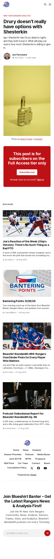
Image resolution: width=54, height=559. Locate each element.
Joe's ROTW (15, 459)
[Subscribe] (47, 533)
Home (16, 450)
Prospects (40, 459)
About (47, 463)
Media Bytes (43, 454)
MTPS (28, 459)
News (26, 450)
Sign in (40, 179)
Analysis (36, 450)
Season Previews (12, 454)
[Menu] (50, 4)
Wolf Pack (9, 463)
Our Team (23, 463)
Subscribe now (27, 172)
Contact (36, 463)
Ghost (33, 474)
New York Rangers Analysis (17, 16)
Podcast (29, 454)
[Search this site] (45, 4)
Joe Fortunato (19, 54)
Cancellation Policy (17, 467)
